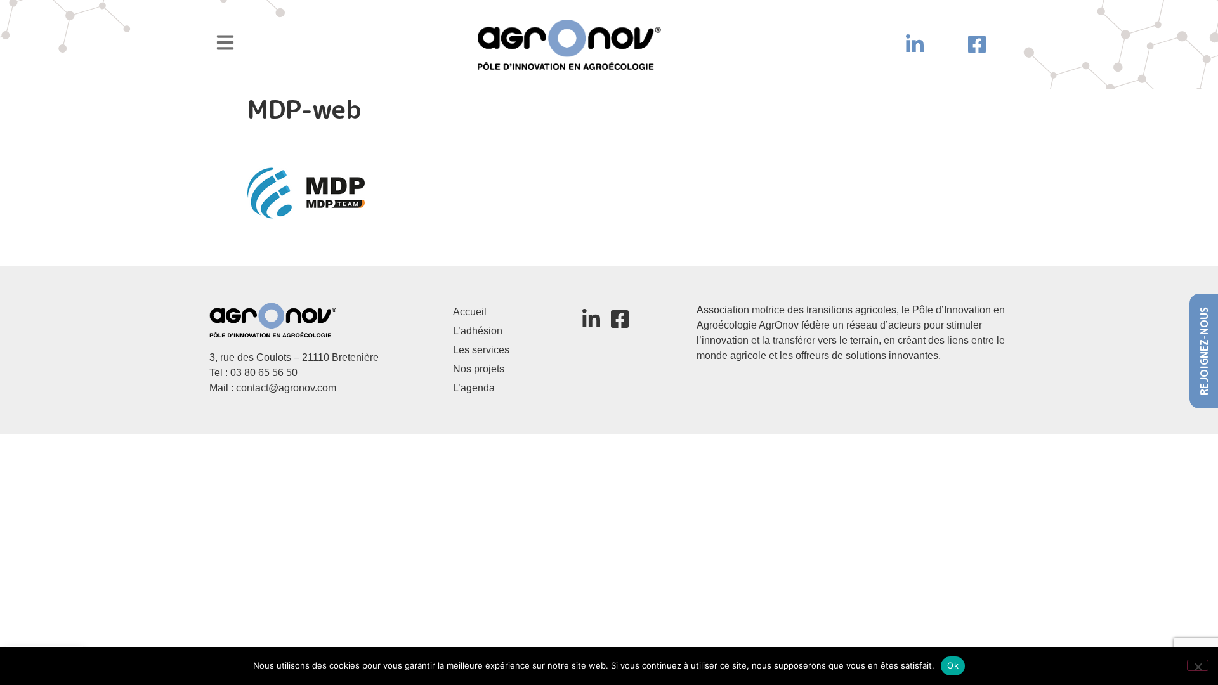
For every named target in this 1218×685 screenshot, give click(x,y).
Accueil (470, 311)
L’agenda (474, 387)
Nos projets (478, 368)
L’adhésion (477, 330)
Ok (953, 665)
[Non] (1197, 665)
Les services (481, 349)
